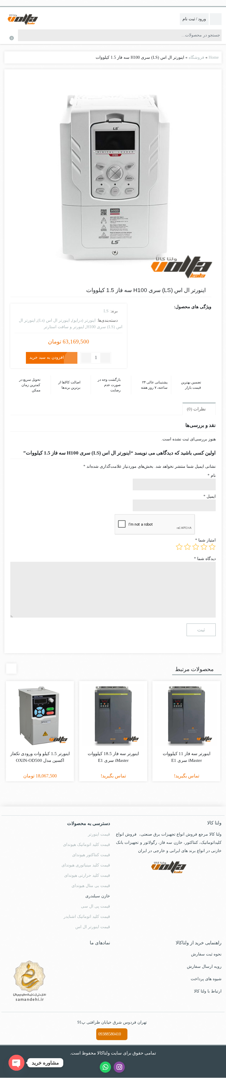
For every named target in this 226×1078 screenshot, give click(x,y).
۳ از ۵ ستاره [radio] (195, 547)
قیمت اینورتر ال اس (92, 927)
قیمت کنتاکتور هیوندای (91, 855)
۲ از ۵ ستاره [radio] (203, 547)
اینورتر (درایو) (84, 320)
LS (106, 311)
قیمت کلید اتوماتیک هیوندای (86, 845)
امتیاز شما (205, 540)
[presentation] (11, 669)
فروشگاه (196, 57)
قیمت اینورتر (99, 834)
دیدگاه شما (205, 559)
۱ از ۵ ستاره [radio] (212, 547)
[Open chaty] (16, 1063)
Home (214, 57)
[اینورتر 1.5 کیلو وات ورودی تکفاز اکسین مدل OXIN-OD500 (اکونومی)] (40, 715)
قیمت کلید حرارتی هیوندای (87, 876)
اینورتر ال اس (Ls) (54, 320)
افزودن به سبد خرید (46, 357)
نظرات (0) (197, 409)
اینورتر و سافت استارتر (64, 327)
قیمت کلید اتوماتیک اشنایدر (87, 917)
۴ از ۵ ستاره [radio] (187, 547)
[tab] (199, 409)
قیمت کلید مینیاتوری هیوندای (86, 865)
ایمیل (209, 496)
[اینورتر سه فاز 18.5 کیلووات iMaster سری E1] (113, 715)
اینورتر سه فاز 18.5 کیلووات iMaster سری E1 (113, 757)
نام (211, 476)
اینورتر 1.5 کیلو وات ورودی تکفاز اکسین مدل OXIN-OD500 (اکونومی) (40, 760)
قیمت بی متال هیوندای (91, 886)
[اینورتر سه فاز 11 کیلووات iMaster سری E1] (186, 715)
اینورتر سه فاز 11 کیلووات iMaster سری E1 (186, 757)
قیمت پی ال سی (95, 906)
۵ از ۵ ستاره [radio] (179, 547)
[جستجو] (22, 35)
